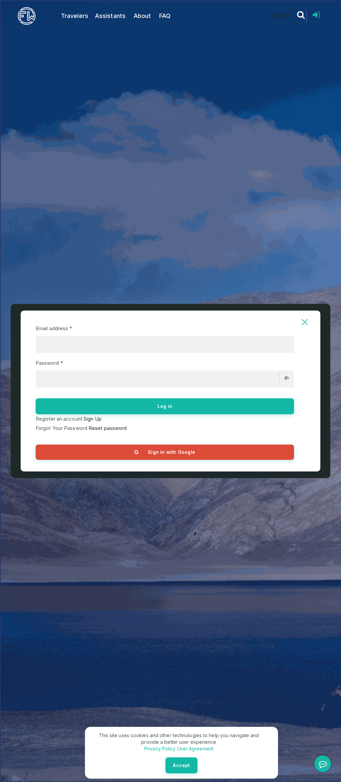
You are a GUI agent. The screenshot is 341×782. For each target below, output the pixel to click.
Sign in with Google (171, 452)
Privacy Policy (159, 748)
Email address (54, 328)
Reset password (107, 428)
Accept (181, 765)
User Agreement (194, 748)
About (142, 15)
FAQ (164, 15)
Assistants (110, 15)
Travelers (74, 15)
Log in (165, 406)
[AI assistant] (322, 763)
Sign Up (92, 419)
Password (49, 363)
